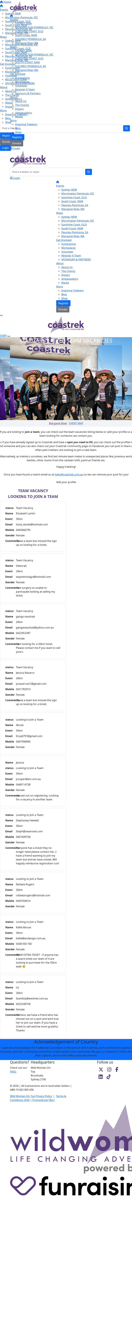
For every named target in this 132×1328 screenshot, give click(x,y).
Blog (18, 128)
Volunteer (21, 85)
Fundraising (22, 78)
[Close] (8, 336)
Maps (13, 47)
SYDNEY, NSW (23, 23)
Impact (19, 109)
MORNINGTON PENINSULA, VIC (34, 27)
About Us (20, 101)
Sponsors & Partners (28, 93)
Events (14, 19)
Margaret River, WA (26, 43)
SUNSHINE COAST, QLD (29, 31)
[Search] (88, 172)
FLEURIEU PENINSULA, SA (30, 39)
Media (19, 116)
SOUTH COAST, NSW (27, 62)
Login (16, 148)
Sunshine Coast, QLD (74, 197)
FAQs (13, 1071)
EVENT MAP (76, 423)
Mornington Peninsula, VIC (77, 193)
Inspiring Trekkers (26, 124)
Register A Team (25, 89)
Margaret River (58, 423)
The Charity (22, 105)
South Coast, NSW (26, 35)
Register (17, 137)
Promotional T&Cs (43, 1100)
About (13, 97)
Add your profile (66, 482)
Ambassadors (23, 113)
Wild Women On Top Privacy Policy (31, 1096)
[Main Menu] (1, 315)
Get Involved (17, 74)
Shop (18, 132)
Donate (16, 143)
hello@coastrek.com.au (69, 474)
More (13, 120)
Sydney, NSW (69, 189)
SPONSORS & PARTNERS (76, 259)
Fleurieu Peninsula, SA (74, 205)
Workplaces (22, 82)
